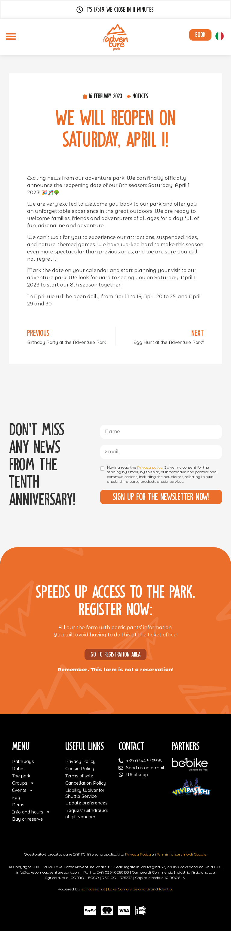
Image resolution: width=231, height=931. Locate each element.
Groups (19, 783)
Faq (16, 797)
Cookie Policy (79, 768)
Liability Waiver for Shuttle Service (84, 793)
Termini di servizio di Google (182, 854)
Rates (18, 768)
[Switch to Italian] (219, 36)
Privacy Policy (80, 761)
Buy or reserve (27, 819)
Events (19, 790)
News (18, 804)
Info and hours (27, 812)
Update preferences (86, 803)
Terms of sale (79, 776)
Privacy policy (150, 467)
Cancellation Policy (85, 783)
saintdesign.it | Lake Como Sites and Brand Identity (128, 889)
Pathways (23, 761)
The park (21, 776)
